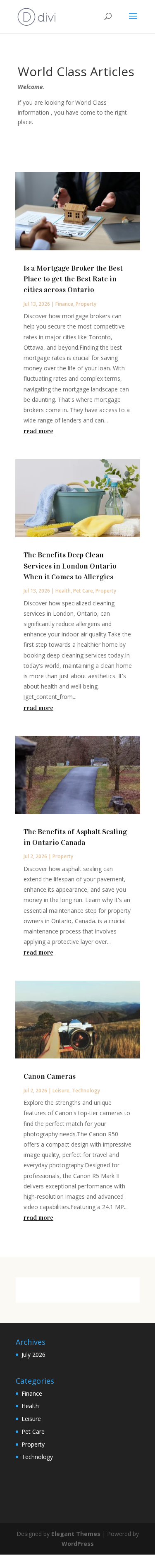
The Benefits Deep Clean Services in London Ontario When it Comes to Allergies (70, 565)
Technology (86, 1090)
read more (38, 431)
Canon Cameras (50, 1076)
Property (86, 303)
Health (63, 590)
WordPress (78, 1544)
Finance (64, 303)
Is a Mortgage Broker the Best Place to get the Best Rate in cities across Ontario (73, 279)
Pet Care (83, 590)
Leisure (60, 1090)
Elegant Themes (75, 1534)
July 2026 (33, 1354)
